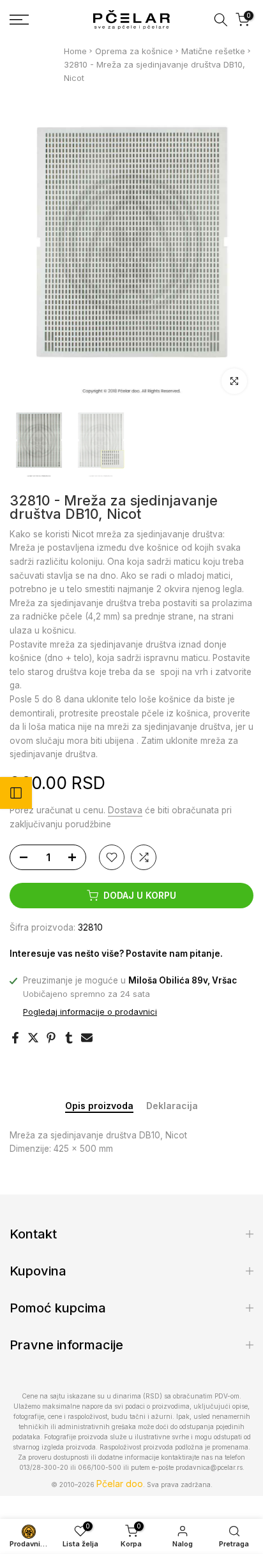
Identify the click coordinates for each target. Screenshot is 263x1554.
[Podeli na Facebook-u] (15, 1037)
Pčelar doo (119, 1483)
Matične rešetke (213, 51)
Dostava (125, 810)
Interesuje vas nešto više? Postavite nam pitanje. (116, 953)
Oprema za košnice (134, 51)
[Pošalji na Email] (87, 1037)
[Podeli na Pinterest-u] (51, 1037)
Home (75, 51)
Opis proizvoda (99, 1106)
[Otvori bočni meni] (16, 793)
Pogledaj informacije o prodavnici (90, 1011)
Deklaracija (172, 1106)
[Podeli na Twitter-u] (33, 1037)
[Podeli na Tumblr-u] (69, 1037)
